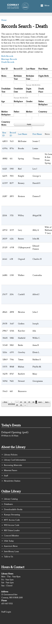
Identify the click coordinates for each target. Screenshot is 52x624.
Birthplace (18, 101)
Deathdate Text (6, 90)
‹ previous (11, 403)
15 (29, 402)
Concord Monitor (11, 535)
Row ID (4, 69)
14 (25, 402)
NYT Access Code (12, 520)
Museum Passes (10, 470)
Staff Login (6, 612)
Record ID (18, 69)
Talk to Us (8, 556)
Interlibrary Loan (11, 551)
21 (21, 405)
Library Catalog (11, 499)
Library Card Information (15, 460)
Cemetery (42, 111)
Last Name (30, 69)
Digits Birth (43, 76)
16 (33, 402)
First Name (43, 69)
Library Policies (10, 454)
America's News (11, 546)
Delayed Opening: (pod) (14, 432)
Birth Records (7, 56)
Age (3, 101)
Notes (3, 76)
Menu (47, 5)
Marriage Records (9, 59)
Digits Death (28, 90)
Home (4, 20)
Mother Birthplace (6, 113)
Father (16, 111)
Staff (6, 475)
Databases (8, 504)
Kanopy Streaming (12, 514)
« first (5, 402)
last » (47, 402)
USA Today (9, 541)
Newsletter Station (12, 481)
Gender (29, 101)
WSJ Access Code (11, 525)
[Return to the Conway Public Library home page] (17, 8)
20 (17, 405)
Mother (29, 111)
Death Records (7, 62)
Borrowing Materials (13, 465)
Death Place (41, 90)
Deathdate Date (18, 90)
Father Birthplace (43, 103)
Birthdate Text (18, 77)
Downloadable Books (13, 509)
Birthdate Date (30, 77)
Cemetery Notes (5, 123)
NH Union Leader (12, 530)
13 (21, 402)
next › (40, 402)
